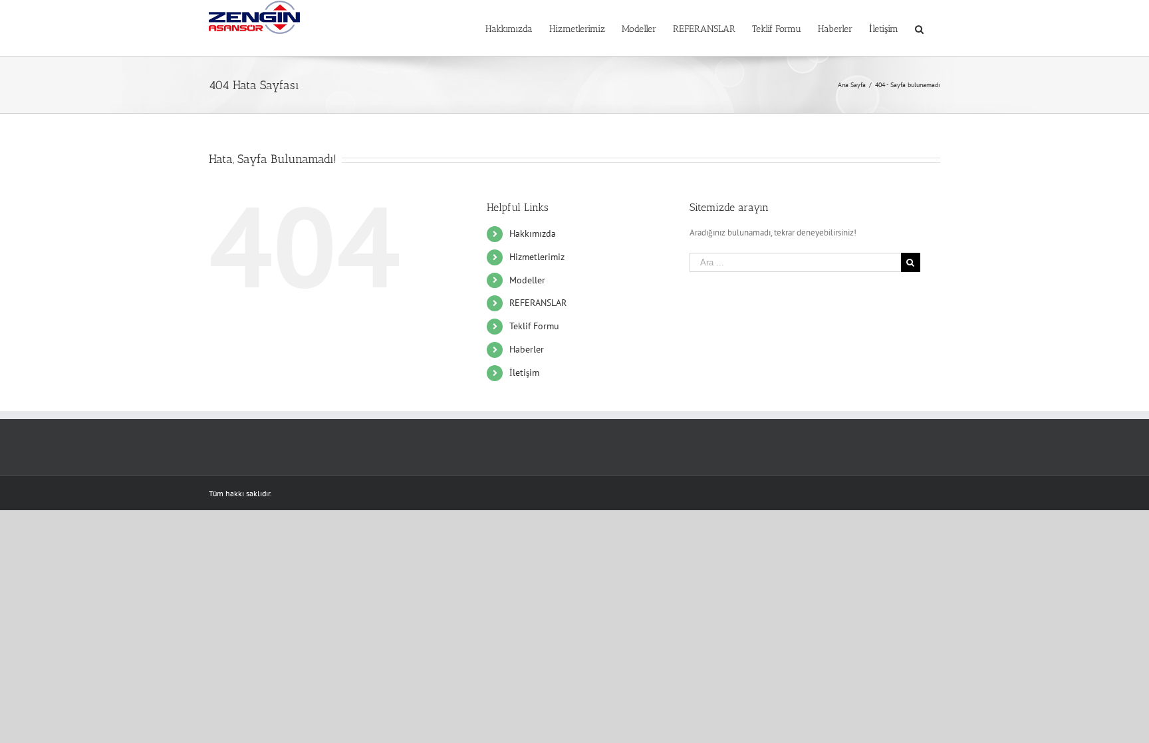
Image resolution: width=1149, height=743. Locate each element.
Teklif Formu (534, 326)
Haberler (526, 349)
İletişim (524, 372)
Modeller (527, 280)
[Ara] (919, 28)
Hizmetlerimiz (537, 257)
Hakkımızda (532, 233)
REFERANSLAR (538, 303)
